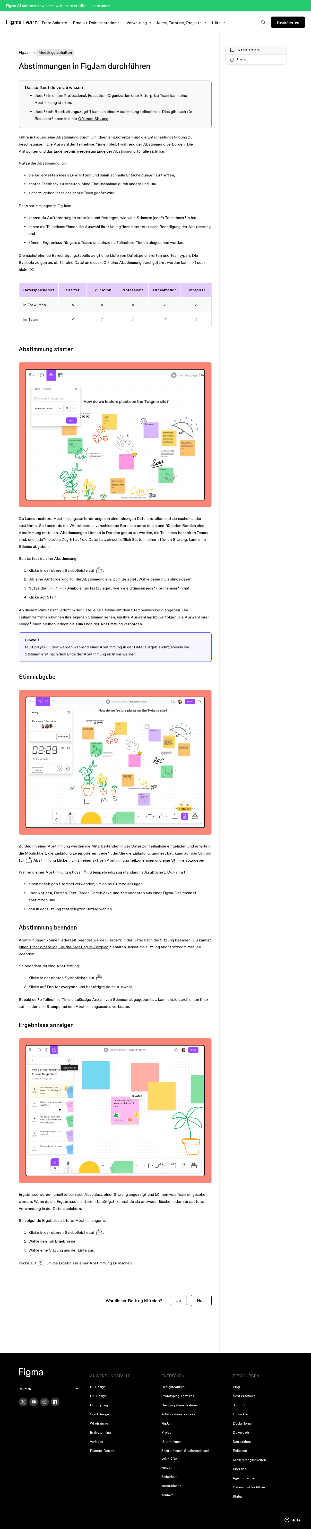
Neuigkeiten (242, 1442)
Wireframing (99, 1423)
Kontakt (167, 1495)
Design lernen (243, 1423)
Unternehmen (171, 1442)
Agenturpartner (244, 1478)
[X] (23, 1402)
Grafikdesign (99, 1414)
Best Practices (244, 1396)
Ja (178, 1300)
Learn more (100, 5)
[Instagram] (44, 1402)
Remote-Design (102, 1451)
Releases (240, 1451)
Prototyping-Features (177, 1396)
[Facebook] (55, 1402)
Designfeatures (173, 1387)
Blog (236, 1387)
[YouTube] (33, 1402)
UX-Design (98, 1396)
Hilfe (216, 22)
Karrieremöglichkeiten (249, 1460)
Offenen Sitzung (93, 118)
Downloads (241, 1432)
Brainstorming (100, 1432)
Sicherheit (169, 1477)
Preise (166, 1432)
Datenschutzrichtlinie (249, 1487)
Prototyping (99, 1405)
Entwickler (241, 1414)
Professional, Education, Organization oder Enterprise (111, 95)
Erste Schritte (54, 22)
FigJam (25, 52)
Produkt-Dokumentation (94, 22)
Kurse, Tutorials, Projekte (179, 22)
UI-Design (97, 1387)
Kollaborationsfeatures (178, 1414)
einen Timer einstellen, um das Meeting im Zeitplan (63, 947)
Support (239, 1405)
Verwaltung (137, 22)
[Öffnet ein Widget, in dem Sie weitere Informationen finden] (292, 1520)
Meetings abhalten (55, 52)
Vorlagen (96, 1442)
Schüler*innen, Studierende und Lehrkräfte (185, 1454)
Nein (201, 1300)
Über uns (239, 1469)
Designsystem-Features (179, 1405)
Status (237, 1496)
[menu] (48, 1389)
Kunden (166, 1467)
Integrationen (171, 1486)
